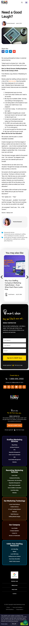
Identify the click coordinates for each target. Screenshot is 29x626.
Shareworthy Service (9, 232)
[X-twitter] (12, 387)
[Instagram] (20, 387)
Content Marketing (11, 272)
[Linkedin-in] (9, 387)
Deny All (14, 623)
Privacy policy (4, 623)
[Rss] (24, 387)
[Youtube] (16, 387)
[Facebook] (5, 387)
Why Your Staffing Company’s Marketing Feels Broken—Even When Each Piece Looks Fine (14, 285)
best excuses (12, 81)
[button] (22, 3)
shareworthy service (9, 234)
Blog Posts (10, 240)
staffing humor (16, 239)
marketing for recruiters (13, 236)
